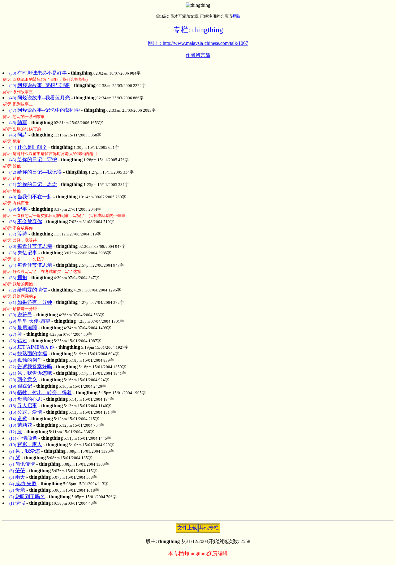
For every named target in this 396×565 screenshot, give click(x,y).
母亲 (20, 490)
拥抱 (22, 277)
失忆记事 (27, 252)
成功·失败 (26, 483)
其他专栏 (209, 527)
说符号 (24, 314)
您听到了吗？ (30, 496)
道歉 (22, 418)
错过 (22, 340)
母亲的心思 (29, 399)
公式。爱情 (29, 412)
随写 (22, 122)
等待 (22, 233)
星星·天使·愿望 (33, 321)
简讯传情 (25, 464)
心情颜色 (27, 438)
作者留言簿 (198, 55)
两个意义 (27, 379)
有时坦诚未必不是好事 (42, 72)
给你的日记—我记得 (39, 172)
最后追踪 (27, 327)
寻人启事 (27, 405)
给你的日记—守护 (37, 159)
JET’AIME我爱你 (35, 347)
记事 (22, 209)
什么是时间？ (32, 147)
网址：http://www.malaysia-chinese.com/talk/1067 (198, 43)
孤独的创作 (29, 360)
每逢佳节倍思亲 (34, 246)
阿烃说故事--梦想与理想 (43, 85)
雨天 (20, 477)
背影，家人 (29, 444)
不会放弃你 (29, 221)
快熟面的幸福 (32, 353)
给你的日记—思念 (37, 184)
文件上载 (187, 527)
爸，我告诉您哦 (34, 373)
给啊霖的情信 (32, 289)
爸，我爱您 (27, 451)
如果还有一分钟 (34, 302)
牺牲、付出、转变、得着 (44, 392)
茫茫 (20, 470)
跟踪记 (24, 386)
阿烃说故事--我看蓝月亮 (43, 97)
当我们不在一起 (34, 196)
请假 (20, 503)
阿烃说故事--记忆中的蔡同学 (48, 110)
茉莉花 (24, 425)
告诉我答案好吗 (34, 366)
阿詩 (22, 134)
